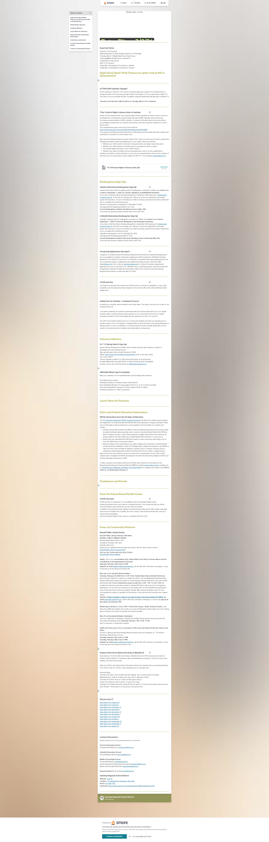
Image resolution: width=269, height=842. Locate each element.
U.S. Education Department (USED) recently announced (121, 420)
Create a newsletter (114, 836)
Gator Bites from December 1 (110, 710)
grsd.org (109, 779)
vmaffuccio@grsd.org (126, 747)
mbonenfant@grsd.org (130, 766)
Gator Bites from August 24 (109, 726)
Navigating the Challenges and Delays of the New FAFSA (122, 468)
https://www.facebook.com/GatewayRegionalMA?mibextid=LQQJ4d (131, 786)
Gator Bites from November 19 (110, 712)
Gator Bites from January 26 (109, 703)
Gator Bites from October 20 (110, 717)
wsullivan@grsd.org (121, 762)
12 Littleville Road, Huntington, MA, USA (120, 781)
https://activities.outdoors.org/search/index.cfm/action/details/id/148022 (135, 597)
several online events (151, 465)
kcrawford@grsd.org (138, 764)
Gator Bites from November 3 (110, 714)
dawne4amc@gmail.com (112, 600)
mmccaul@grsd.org (124, 755)
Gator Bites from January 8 (109, 705)
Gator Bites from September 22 (111, 721)
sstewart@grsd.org (159, 156)
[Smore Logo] (109, 3)
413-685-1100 (110, 783)
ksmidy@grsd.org (128, 771)
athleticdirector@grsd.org (137, 364)
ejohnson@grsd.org (131, 264)
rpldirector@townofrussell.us (123, 566)
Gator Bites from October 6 (109, 719)
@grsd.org (107, 264)
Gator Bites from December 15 (110, 707)
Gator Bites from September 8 (110, 724)
